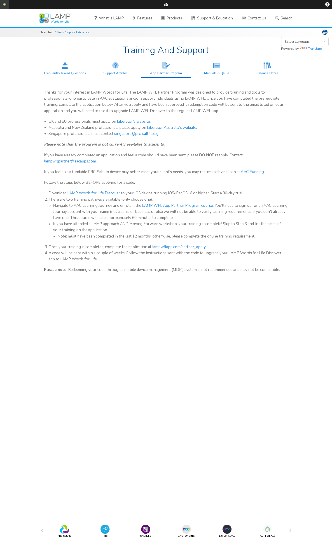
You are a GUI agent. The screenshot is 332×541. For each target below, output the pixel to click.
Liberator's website (133, 121)
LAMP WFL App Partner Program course (177, 205)
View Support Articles (73, 32)
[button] (327, 4)
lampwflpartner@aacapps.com (70, 161)
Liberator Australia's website (171, 127)
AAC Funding (252, 171)
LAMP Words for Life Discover (93, 193)
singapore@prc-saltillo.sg (136, 133)
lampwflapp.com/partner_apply (179, 246)
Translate (315, 48)
